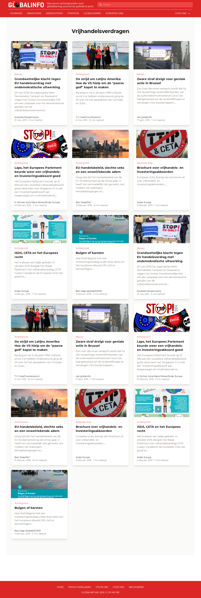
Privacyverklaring (79, 587)
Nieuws (18, 74)
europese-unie (114, 13)
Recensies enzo (145, 163)
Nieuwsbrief (136, 587)
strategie (73, 13)
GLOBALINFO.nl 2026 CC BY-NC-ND (100, 592)
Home (60, 587)
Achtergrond (82, 74)
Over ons (118, 587)
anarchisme (34, 13)
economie (16, 13)
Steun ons (102, 587)
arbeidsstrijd (54, 13)
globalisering (92, 13)
